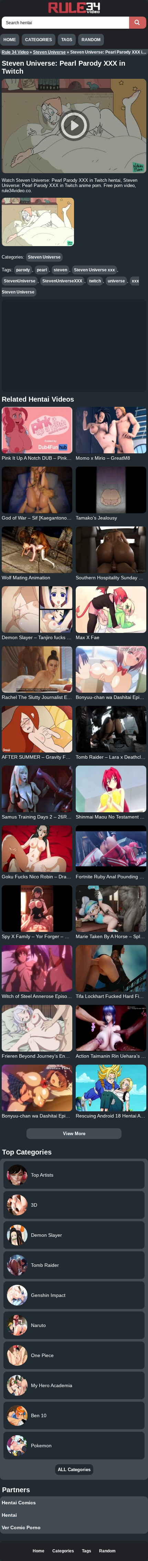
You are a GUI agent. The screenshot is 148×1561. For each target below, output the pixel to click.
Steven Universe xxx (94, 270)
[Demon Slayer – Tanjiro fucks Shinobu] (37, 609)
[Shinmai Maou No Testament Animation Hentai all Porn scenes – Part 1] (111, 789)
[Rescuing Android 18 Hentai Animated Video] (111, 1088)
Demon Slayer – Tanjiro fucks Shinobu (43, 637)
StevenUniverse (19, 281)
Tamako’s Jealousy (96, 518)
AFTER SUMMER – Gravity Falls (37, 757)
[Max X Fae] (111, 609)
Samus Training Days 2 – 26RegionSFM (45, 817)
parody (23, 270)
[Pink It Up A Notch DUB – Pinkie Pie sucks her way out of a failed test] (37, 430)
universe (116, 281)
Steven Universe (49, 52)
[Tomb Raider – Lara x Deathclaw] (111, 729)
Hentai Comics (19, 1502)
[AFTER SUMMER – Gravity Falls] (37, 729)
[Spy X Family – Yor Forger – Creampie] (37, 908)
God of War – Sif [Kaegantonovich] (39, 518)
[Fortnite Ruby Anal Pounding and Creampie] (111, 848)
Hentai (9, 1515)
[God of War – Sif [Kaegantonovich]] (37, 490)
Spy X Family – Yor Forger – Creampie (44, 936)
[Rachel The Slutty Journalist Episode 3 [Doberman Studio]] (37, 669)
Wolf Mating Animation (26, 577)
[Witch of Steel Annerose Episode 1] (37, 968)
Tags (66, 39)
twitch (95, 281)
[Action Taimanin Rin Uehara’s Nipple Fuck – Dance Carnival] (111, 1028)
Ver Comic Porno (21, 1527)
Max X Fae (87, 637)
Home (9, 39)
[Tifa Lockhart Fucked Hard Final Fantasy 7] (111, 968)
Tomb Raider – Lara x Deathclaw (111, 757)
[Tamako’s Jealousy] (111, 490)
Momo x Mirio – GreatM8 (103, 458)
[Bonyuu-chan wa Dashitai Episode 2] (111, 669)
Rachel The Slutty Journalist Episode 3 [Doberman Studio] (65, 697)
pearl (42, 270)
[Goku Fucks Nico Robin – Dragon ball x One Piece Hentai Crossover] (37, 848)
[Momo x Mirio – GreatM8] (111, 430)
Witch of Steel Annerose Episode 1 (39, 996)
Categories (38, 39)
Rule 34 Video (15, 52)
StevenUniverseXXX (62, 281)
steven (60, 270)
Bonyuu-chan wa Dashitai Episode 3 (41, 1116)
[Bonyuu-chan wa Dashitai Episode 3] (37, 1088)
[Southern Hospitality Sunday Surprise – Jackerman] (111, 549)
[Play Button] (74, 126)
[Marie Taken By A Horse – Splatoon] (111, 908)
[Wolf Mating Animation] (37, 549)
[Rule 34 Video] (74, 12)
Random (91, 39)
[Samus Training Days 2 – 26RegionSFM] (37, 789)
